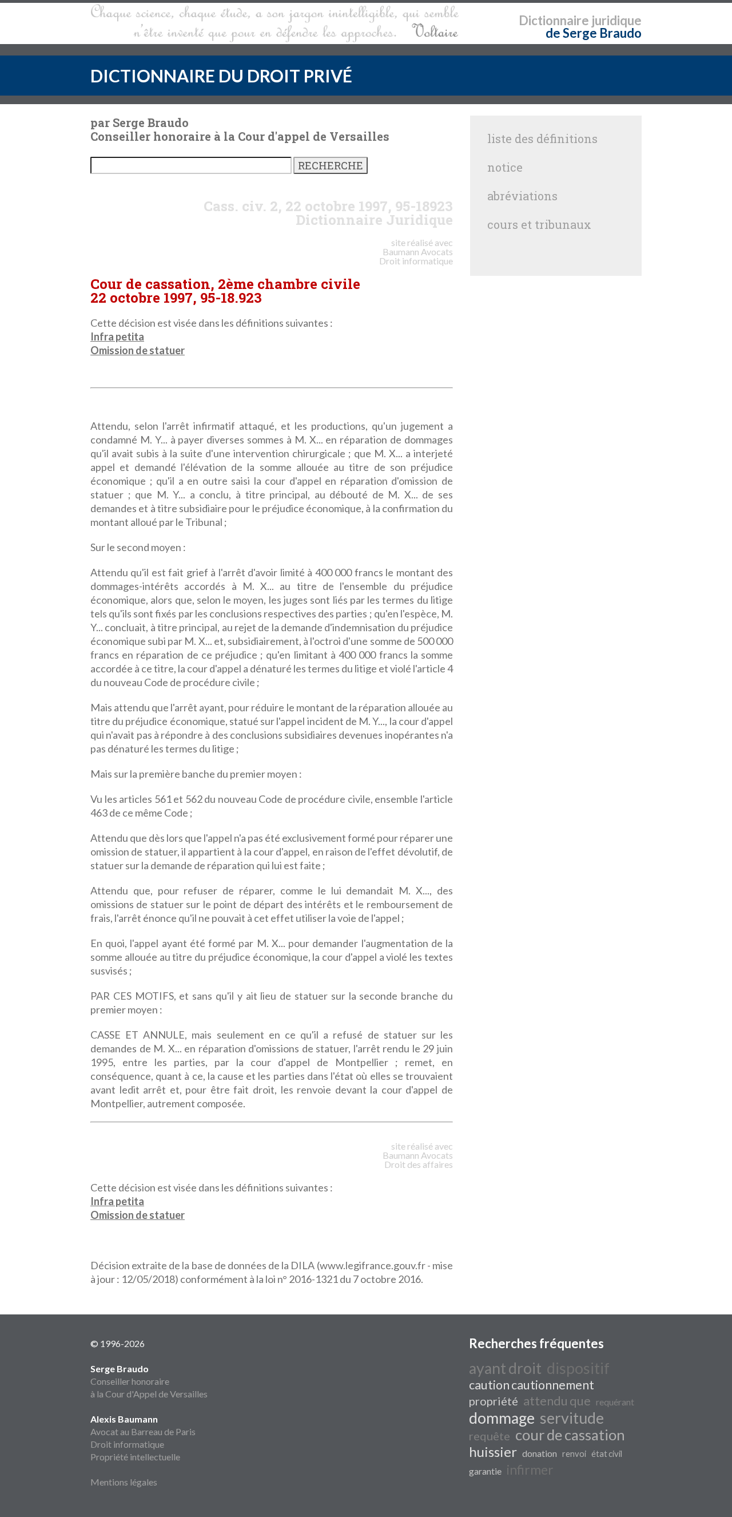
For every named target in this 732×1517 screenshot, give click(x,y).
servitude (572, 1418)
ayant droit (505, 1368)
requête (489, 1436)
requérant (615, 1401)
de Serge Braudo (594, 33)
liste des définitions (542, 138)
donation (539, 1453)
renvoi (574, 1454)
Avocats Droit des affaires (418, 1160)
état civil (606, 1454)
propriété (493, 1401)
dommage (502, 1418)
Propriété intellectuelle (135, 1456)
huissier (493, 1451)
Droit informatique (127, 1444)
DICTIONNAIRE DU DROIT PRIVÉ (221, 75)
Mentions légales (123, 1481)
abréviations (522, 195)
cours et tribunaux (539, 224)
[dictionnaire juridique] (274, 23)
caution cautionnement (531, 1384)
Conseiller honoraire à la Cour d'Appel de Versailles (149, 1381)
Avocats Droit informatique (416, 256)
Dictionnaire (554, 20)
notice (505, 167)
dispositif (578, 1368)
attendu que (557, 1400)
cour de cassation (570, 1434)
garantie (485, 1470)
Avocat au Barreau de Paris (143, 1431)
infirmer (530, 1470)
